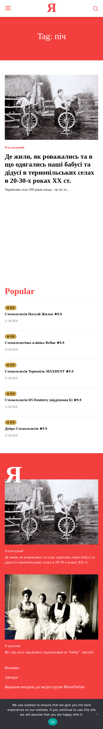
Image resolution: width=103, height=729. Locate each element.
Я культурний (14, 147)
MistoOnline (74, 687)
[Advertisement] (51, 236)
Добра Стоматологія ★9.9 (26, 428)
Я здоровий (12, 645)
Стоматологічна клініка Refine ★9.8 (34, 343)
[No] (97, 714)
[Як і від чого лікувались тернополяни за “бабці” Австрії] (51, 607)
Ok (53, 722)
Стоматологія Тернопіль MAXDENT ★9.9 (39, 371)
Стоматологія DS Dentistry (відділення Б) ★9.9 (43, 400)
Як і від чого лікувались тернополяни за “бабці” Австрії (49, 652)
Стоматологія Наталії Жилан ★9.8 (33, 314)
